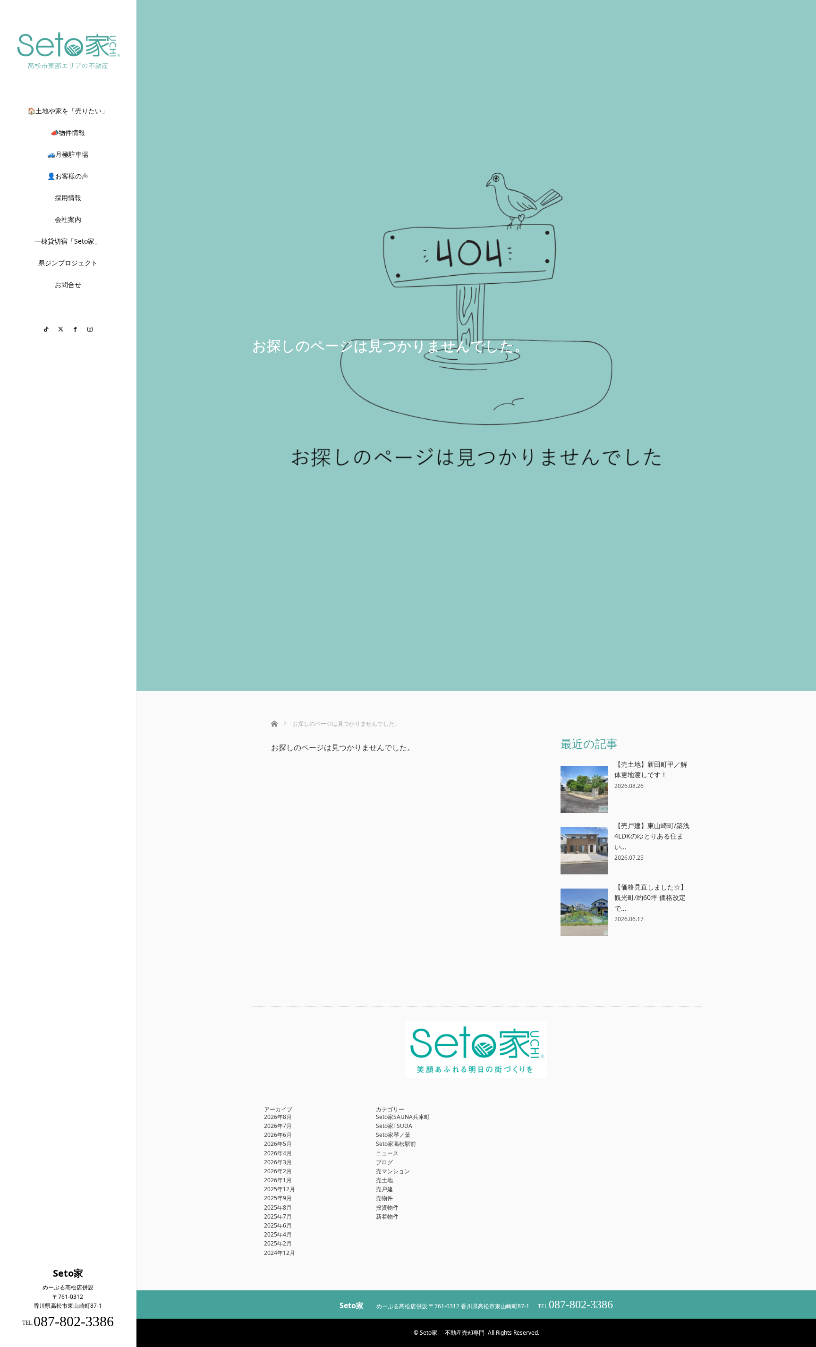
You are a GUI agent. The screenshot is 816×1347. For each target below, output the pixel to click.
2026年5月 (278, 1144)
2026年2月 (278, 1171)
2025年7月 (278, 1216)
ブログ (384, 1162)
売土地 (384, 1180)
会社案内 (68, 219)
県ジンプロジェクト (68, 262)
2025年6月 (278, 1225)
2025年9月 (278, 1198)
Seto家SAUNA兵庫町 (403, 1117)
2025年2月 (278, 1243)
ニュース (387, 1153)
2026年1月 (278, 1180)
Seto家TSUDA (394, 1126)
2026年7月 (278, 1126)
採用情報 (68, 197)
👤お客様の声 (67, 175)
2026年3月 (278, 1162)
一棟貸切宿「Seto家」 (67, 241)
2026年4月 (278, 1153)
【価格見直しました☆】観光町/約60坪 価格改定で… (650, 897)
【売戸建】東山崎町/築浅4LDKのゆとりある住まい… (651, 836)
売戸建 (384, 1189)
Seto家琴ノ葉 (393, 1135)
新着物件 (387, 1216)
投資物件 (387, 1207)
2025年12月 (279, 1189)
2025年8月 (278, 1207)
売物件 (384, 1198)
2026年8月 (278, 1117)
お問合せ (68, 284)
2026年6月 (278, 1135)
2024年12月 (279, 1253)
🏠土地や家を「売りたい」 (67, 110)
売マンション (393, 1171)
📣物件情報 (68, 132)
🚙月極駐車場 (67, 154)
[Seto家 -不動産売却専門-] (68, 68)
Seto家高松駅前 (396, 1144)
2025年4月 (278, 1234)
